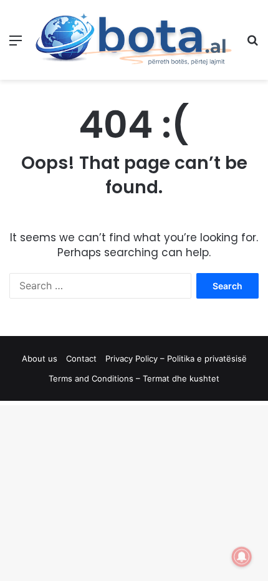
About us (39, 358)
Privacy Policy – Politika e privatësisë (176, 358)
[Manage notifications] (242, 557)
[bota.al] (134, 40)
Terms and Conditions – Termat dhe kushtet (134, 378)
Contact (81, 358)
